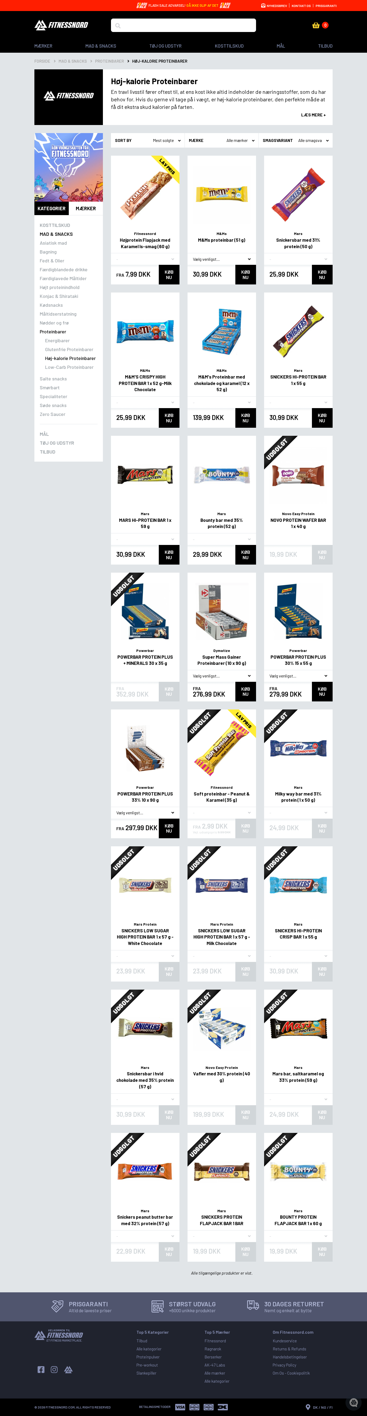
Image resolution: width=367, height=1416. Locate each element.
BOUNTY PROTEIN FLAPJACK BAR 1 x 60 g (298, 1220)
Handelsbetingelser (290, 1356)
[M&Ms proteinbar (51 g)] (222, 194)
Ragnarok (212, 1348)
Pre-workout (147, 1365)
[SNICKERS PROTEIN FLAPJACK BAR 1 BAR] (222, 1171)
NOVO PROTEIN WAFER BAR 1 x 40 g (298, 523)
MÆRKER (43, 45)
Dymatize (221, 650)
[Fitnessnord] (61, 25)
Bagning (48, 252)
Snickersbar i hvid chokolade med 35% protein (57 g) (145, 1080)
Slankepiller (146, 1373)
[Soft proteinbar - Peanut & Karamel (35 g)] (222, 748)
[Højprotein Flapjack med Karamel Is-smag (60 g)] (145, 194)
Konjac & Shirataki (59, 296)
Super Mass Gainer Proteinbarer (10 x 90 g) (221, 660)
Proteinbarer (53, 331)
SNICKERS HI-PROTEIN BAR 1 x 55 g (298, 380)
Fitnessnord (145, 233)
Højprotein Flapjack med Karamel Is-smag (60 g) (145, 243)
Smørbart (50, 387)
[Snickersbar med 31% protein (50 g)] (298, 194)
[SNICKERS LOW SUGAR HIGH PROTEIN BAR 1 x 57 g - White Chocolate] (145, 885)
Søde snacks (53, 405)
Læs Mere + (313, 114)
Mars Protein (145, 924)
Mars (298, 233)
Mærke (196, 140)
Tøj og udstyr (165, 45)
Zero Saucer (52, 414)
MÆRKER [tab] (86, 208)
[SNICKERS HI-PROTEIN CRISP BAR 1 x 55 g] (298, 885)
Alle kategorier (148, 1348)
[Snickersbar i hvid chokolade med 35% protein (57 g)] (145, 1028)
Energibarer (57, 340)
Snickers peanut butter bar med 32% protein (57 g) (145, 1220)
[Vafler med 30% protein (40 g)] (222, 1028)
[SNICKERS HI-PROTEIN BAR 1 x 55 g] (298, 331)
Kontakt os (301, 6)
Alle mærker (214, 1373)
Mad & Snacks (100, 45)
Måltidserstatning (58, 314)
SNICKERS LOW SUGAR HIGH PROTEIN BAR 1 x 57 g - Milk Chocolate (221, 937)
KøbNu (169, 274)
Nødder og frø (54, 323)
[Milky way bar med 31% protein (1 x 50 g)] (298, 748)
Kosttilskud (229, 45)
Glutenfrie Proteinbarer (69, 349)
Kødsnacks (51, 305)
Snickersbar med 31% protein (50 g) (298, 243)
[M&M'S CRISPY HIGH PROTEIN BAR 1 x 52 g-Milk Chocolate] (145, 331)
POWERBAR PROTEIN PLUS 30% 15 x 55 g (298, 660)
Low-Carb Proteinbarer (69, 367)
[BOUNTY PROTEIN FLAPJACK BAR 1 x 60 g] (298, 1171)
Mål (281, 45)
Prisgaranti (326, 6)
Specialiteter (53, 396)
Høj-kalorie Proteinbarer (70, 358)
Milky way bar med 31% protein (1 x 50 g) (298, 797)
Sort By (123, 140)
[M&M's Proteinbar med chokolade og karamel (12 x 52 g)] (222, 331)
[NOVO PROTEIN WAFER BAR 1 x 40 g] (298, 474)
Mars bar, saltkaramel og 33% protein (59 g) (298, 1077)
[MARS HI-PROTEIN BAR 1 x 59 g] (145, 474)
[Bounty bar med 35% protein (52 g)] (222, 474)
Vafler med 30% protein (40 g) (221, 1077)
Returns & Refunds (289, 1348)
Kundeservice (285, 1340)
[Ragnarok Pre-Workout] (68, 167)
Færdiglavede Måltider (63, 278)
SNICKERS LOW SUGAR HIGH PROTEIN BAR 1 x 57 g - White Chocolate (145, 937)
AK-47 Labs (214, 1365)
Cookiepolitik (298, 1373)
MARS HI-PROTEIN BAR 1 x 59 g (145, 523)
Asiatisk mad (53, 243)
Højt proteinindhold (60, 287)
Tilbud (325, 45)
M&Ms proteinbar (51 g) (221, 239)
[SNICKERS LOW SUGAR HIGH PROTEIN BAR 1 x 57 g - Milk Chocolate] (222, 885)
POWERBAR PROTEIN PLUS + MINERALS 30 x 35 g (145, 660)
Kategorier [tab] (52, 208)
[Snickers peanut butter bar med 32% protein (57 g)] (145, 1171)
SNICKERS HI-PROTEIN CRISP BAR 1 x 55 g (298, 934)
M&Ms (222, 233)
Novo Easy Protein (298, 513)
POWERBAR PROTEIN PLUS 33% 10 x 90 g (145, 797)
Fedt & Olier (52, 260)
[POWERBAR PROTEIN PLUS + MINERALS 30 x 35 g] (145, 611)
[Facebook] (41, 1370)
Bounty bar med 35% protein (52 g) (221, 523)
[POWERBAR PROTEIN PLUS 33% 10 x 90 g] (145, 748)
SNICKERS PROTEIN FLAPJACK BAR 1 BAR (221, 1220)
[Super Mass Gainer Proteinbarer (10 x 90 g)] (222, 611)
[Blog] (68, 1369)
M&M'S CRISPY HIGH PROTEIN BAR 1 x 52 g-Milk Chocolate (145, 383)
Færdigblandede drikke (64, 269)
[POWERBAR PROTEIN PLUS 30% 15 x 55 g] (298, 611)
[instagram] (54, 1370)
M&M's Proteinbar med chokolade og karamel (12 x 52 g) (222, 383)
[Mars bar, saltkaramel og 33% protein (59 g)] (298, 1028)
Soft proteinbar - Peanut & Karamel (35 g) (222, 797)
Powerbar (145, 650)
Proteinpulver (148, 1356)
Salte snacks (53, 378)
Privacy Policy (284, 1365)
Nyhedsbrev (276, 6)
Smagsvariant (278, 140)
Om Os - (280, 1373)
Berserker (213, 1356)
